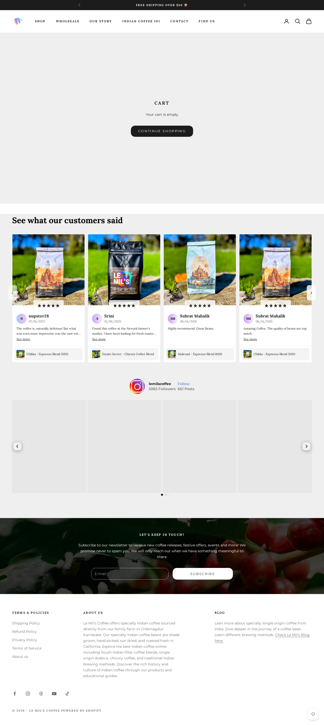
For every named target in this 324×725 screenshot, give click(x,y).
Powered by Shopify (81, 710)
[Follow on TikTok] (67, 693)
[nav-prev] (12, 292)
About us (20, 656)
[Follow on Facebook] (14, 693)
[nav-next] (311, 292)
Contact (179, 21)
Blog (220, 613)
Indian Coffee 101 (141, 21)
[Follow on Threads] (41, 693)
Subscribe (202, 574)
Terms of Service (27, 648)
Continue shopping (162, 131)
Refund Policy (24, 631)
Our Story (101, 21)
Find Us (207, 21)
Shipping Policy (26, 623)
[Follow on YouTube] (54, 693)
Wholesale (67, 21)
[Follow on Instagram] (27, 693)
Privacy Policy (24, 640)
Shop (40, 21)
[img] (48, 305)
